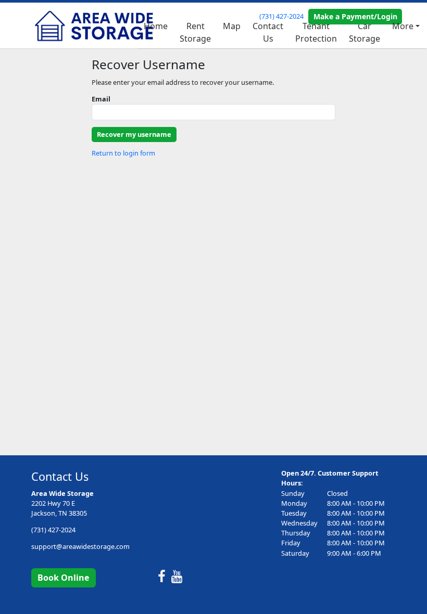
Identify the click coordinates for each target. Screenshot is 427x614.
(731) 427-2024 (281, 16)
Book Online (63, 577)
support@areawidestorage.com (80, 546)
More (402, 26)
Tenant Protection (316, 32)
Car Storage (364, 32)
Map (232, 26)
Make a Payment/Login (355, 16)
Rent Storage (195, 32)
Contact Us (268, 32)
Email (101, 99)
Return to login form (123, 153)
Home (156, 26)
